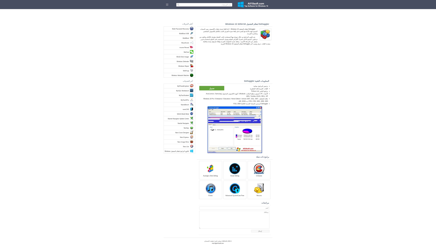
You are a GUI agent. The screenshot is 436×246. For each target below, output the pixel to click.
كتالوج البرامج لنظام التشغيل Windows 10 (177, 151)
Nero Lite (186, 146)
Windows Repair (183, 66)
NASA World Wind (183, 114)
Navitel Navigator (183, 123)
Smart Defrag (234, 176)
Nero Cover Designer (182, 133)
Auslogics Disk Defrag (210, 176)
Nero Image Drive (183, 142)
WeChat (186, 52)
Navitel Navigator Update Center (178, 119)
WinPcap (186, 71)
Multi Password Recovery (180, 29)
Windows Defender (183, 61)
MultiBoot (186, 38)
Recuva (259, 195)
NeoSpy (186, 128)
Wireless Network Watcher (180, 75)
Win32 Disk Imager (182, 57)
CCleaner (259, 176)
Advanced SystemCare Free (234, 195)
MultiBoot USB (184, 33)
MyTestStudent (184, 95)
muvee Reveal (184, 47)
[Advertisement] (218, 15)
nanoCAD (186, 109)
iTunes (210, 195)
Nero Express (184, 137)
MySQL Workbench (182, 91)
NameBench (185, 105)
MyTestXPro (185, 100)
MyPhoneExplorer (183, 86)
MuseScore (185, 43)
